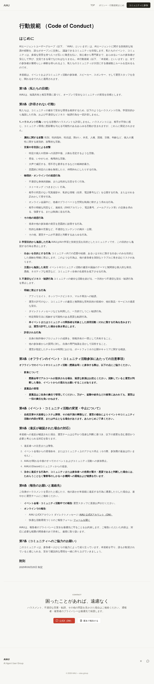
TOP (93, 5)
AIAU (6, 5)
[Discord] (147, 661)
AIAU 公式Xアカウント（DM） (96, 514)
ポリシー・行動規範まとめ (111, 5)
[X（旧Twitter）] (140, 661)
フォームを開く (81, 520)
